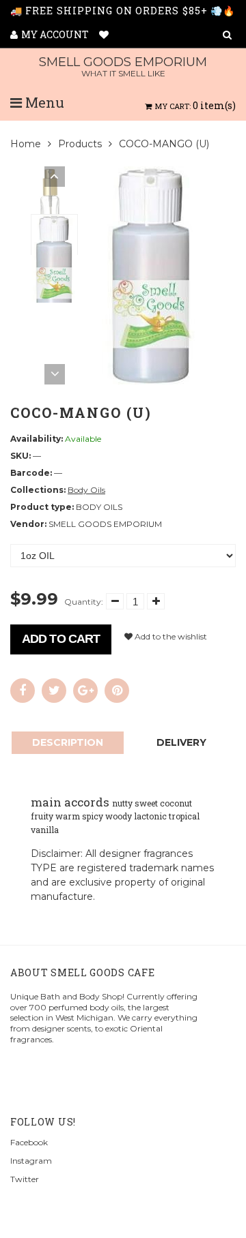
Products (80, 144)
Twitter (24, 1179)
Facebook (29, 1142)
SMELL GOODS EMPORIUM (123, 66)
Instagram (31, 1161)
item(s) (195, 105)
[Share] (22, 690)
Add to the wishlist (170, 636)
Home (25, 144)
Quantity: (83, 602)
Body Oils (86, 490)
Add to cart (61, 639)
